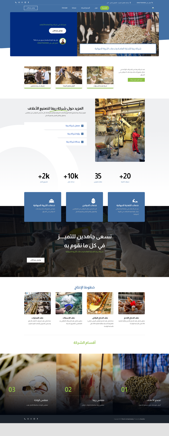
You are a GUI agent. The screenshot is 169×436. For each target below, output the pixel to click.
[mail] (19, 2)
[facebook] (28, 2)
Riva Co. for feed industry (128, 419)
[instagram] (25, 2)
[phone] (16, 2)
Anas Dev (142, 419)
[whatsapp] (22, 2)
